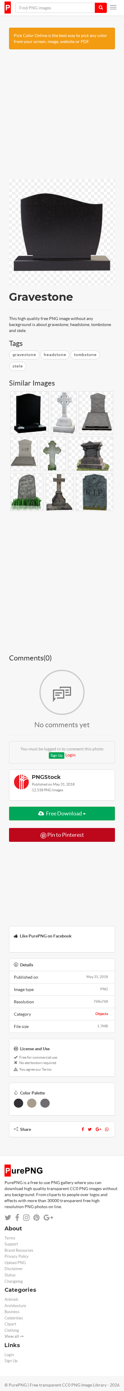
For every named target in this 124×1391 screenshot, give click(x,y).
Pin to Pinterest (65, 835)
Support (11, 1244)
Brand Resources (19, 1250)
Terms (10, 1238)
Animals (11, 1299)
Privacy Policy (17, 1256)
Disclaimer (14, 1268)
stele (17, 366)
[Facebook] (83, 1129)
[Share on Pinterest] (36, 1218)
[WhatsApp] (107, 1129)
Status (10, 1275)
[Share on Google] (48, 1218)
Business (12, 1311)
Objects (101, 1014)
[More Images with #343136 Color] (18, 1103)
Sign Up (57, 755)
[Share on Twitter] (8, 1218)
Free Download (64, 813)
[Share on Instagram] (26, 1218)
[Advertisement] (62, 117)
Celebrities (14, 1318)
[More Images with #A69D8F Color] (31, 1103)
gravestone (24, 354)
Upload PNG (15, 1262)
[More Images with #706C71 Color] (45, 1103)
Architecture (15, 1305)
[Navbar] (113, 7)
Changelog (14, 1281)
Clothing (12, 1330)
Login (70, 754)
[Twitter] (90, 1129)
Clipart (10, 1324)
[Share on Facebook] (17, 1218)
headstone (55, 354)
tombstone (85, 354)
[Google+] (98, 1129)
